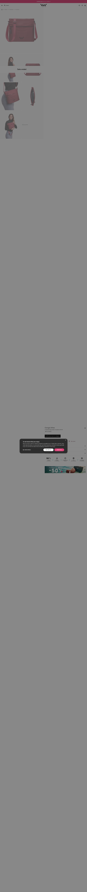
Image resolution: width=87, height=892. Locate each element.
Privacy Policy (52, 446)
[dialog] (43, 446)
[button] (27, 450)
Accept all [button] (59, 449)
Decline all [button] (48, 449)
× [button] (65, 440)
